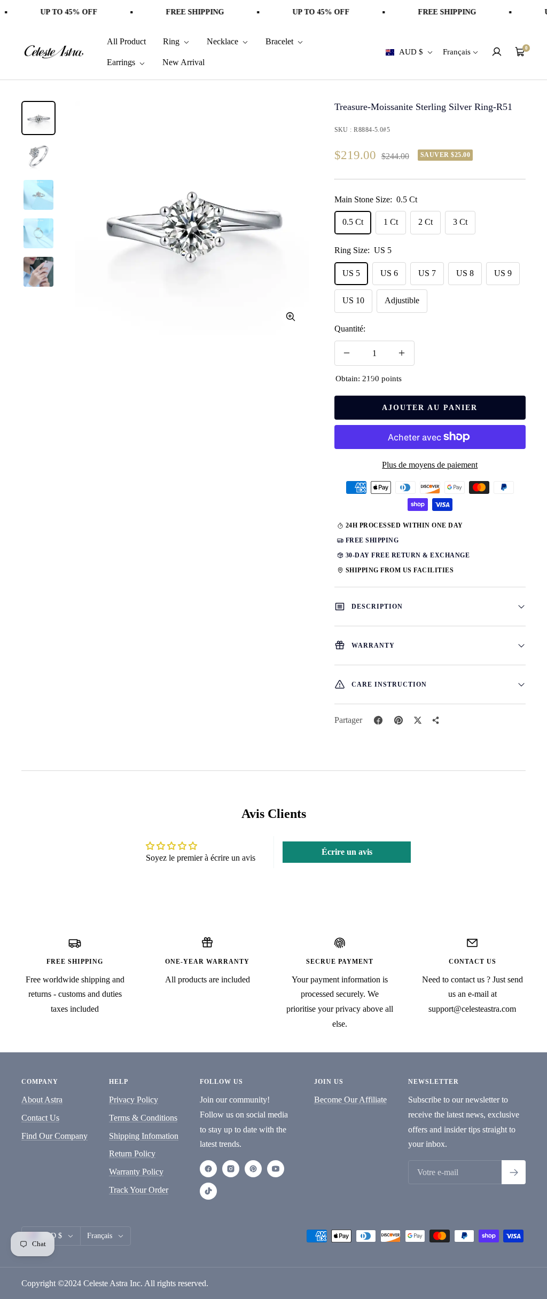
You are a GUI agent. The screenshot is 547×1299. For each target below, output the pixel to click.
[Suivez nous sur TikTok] (208, 1191)
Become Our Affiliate (350, 1099)
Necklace (223, 41)
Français (457, 52)
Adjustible (402, 300)
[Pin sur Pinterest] (398, 720)
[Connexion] (496, 51)
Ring (172, 41)
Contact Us (40, 1117)
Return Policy (132, 1153)
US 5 (351, 273)
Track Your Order (138, 1189)
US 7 (427, 273)
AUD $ (411, 52)
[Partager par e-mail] (436, 720)
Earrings (122, 62)
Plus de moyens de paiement (430, 464)
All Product (126, 41)
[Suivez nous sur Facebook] (208, 1168)
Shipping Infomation (143, 1135)
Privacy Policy (133, 1099)
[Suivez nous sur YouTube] (275, 1168)
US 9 (503, 273)
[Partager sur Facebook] (378, 720)
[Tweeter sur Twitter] (417, 720)
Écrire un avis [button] (347, 851)
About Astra (41, 1099)
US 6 (389, 273)
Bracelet (280, 41)
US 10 (353, 300)
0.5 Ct (352, 221)
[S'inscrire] (514, 1172)
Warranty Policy (136, 1171)
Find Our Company (54, 1135)
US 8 (465, 273)
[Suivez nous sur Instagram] (230, 1168)
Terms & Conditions (143, 1117)
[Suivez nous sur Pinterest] (253, 1168)
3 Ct (460, 221)
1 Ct (391, 221)
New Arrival (183, 62)
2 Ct (425, 221)
